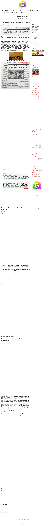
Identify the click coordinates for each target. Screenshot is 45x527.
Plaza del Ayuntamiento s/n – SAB (36, 27)
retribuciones (38, 153)
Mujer (36, 148)
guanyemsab (34, 145)
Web (2, 506)
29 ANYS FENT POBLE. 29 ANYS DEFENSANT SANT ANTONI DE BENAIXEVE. (36, 130)
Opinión (17, 10)
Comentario (3, 490)
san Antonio (35, 154)
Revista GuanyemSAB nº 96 (35, 98)
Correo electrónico (4, 504)
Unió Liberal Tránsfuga (35, 134)
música (38, 148)
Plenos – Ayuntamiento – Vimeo (36, 174)
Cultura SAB (21, 10)
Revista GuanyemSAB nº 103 (35, 84)
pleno (40, 149)
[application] (38, 53)
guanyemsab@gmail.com (35, 29)
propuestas (34, 153)
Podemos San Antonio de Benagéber (37, 170)
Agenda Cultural (38, 138)
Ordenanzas (37, 10)
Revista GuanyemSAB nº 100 (35, 90)
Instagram (36, 31)
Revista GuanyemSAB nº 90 (35, 109)
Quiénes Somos (7, 10)
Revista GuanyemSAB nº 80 (35, 120)
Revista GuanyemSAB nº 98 (35, 94)
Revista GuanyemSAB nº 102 (35, 86)
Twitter (33, 30)
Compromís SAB (34, 168)
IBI (34, 147)
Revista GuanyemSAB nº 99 (35, 92)
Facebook (35, 30)
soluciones (36, 159)
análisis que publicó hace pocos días (23, 397)
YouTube (33, 31)
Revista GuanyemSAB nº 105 (35, 80)
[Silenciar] (41, 55)
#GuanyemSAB (22, 16)
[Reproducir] (32, 55)
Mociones (12, 10)
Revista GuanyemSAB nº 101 (35, 88)
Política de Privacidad (10, 12)
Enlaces (33, 10)
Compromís (33, 166)
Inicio (2, 10)
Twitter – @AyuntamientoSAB (36, 176)
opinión (41, 148)
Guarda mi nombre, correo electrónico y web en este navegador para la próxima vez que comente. (14, 510)
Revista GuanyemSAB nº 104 (35, 82)
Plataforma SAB (34, 172)
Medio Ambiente (39, 147)
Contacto (29, 10)
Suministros (21, 25)
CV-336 (33, 127)
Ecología (18, 25)
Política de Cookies (16, 12)
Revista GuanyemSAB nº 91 (35, 107)
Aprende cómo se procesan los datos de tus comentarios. (20, 515)
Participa (26, 10)
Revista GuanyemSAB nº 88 (35, 111)
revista (41, 153)
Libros (36, 147)
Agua (16, 25)
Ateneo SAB (33, 164)
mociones (33, 148)
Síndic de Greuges (9, 417)
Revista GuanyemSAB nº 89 (35, 110)
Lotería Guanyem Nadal (24, 12)
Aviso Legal (3, 12)
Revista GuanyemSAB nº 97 (35, 96)
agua (42, 138)
